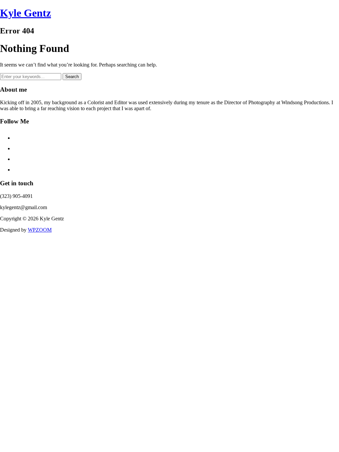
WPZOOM (40, 230)
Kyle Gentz (25, 13)
